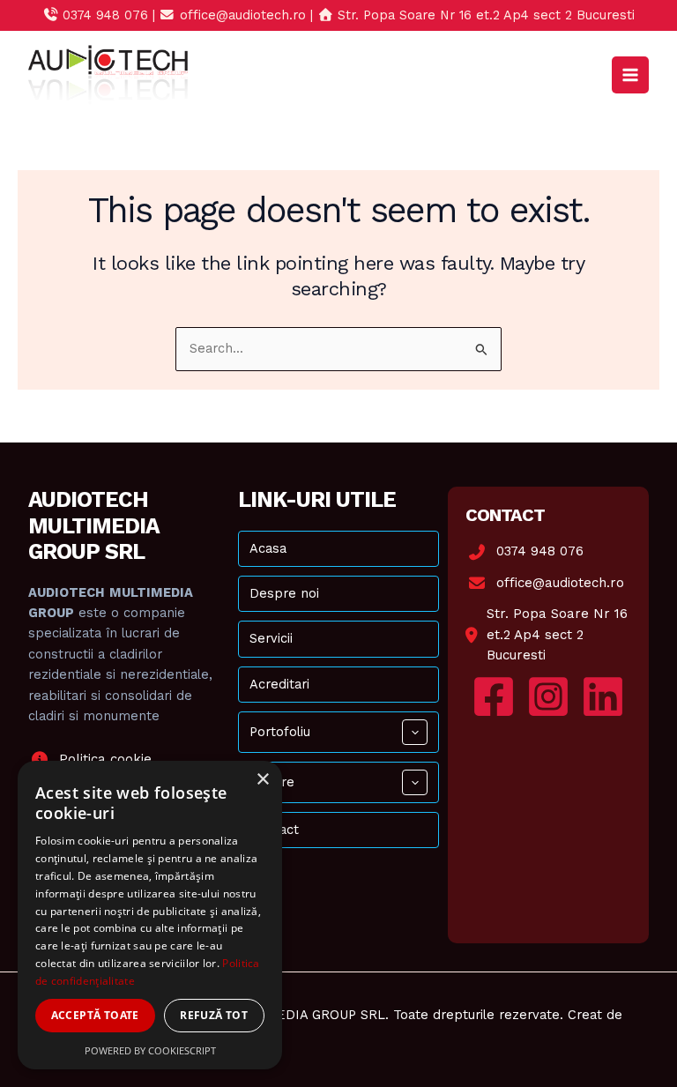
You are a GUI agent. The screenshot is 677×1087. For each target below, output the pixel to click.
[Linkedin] (603, 696)
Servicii (271, 638)
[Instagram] (548, 696)
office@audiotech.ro (560, 583)
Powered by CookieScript (150, 1050)
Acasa (267, 548)
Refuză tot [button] (214, 1015)
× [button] (262, 779)
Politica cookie (105, 759)
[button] (415, 732)
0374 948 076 (540, 551)
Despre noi (284, 593)
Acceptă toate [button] (95, 1015)
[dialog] (150, 915)
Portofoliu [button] (279, 732)
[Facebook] (494, 696)
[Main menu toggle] (630, 74)
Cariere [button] (271, 782)
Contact (274, 830)
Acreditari (279, 684)
